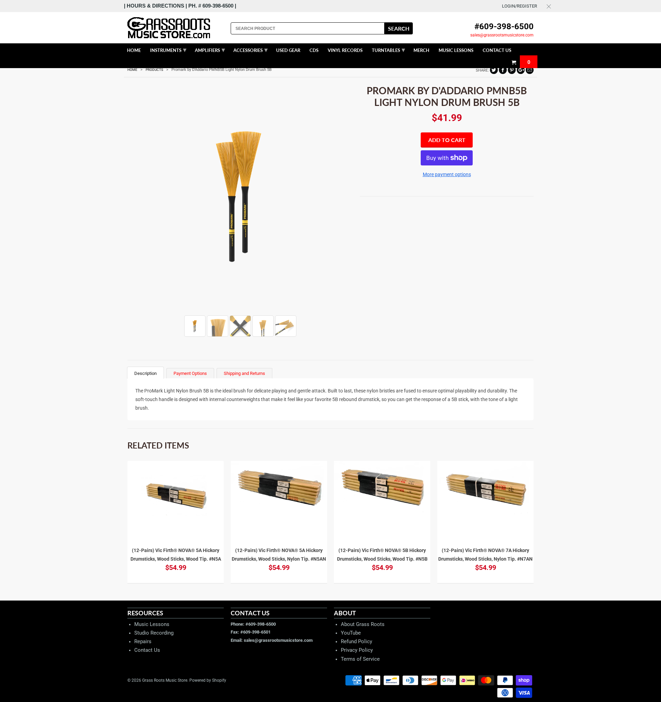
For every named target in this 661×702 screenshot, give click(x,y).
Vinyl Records (345, 50)
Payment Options (190, 373)
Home (134, 50)
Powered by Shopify (207, 680)
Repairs (142, 641)
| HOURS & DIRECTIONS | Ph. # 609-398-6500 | (180, 6)
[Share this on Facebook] (503, 70)
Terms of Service (360, 659)
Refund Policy (356, 641)
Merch (421, 50)
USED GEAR (288, 50)
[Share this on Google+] (521, 70)
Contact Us (147, 650)
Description (145, 373)
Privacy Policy (357, 650)
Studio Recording (154, 633)
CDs (313, 50)
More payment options (447, 174)
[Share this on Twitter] (494, 70)
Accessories (250, 49)
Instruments (168, 49)
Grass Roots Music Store (164, 680)
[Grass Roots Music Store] (175, 27)
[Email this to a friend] (530, 70)
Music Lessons (151, 624)
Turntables (388, 49)
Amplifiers (210, 49)
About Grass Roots (363, 624)
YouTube (351, 633)
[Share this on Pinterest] (512, 70)
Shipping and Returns (244, 373)
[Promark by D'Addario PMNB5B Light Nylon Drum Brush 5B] (240, 196)
